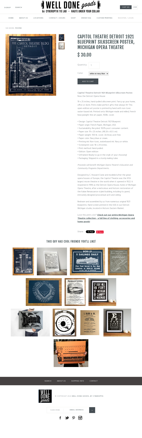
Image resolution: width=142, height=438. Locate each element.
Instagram (80, 418)
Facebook (60, 418)
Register (122, 18)
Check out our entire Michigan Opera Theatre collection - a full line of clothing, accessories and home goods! (106, 218)
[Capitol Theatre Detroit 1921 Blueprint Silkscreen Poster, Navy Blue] (31, 35)
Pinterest (73, 418)
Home (11, 18)
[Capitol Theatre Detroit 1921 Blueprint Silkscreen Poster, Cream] (61, 45)
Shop (73, 18)
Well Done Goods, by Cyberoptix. (88, 396)
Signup (7, 7)
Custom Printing (104, 18)
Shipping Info (77, 381)
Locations (38, 18)
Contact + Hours (57, 18)
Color (80, 73)
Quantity (82, 65)
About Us (23, 18)
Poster (18, 28)
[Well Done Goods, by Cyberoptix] (71, 2)
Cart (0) (126, 7)
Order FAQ (86, 18)
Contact (94, 381)
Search (48, 381)
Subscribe (55, 410)
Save (101, 232)
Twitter (67, 418)
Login (131, 18)
